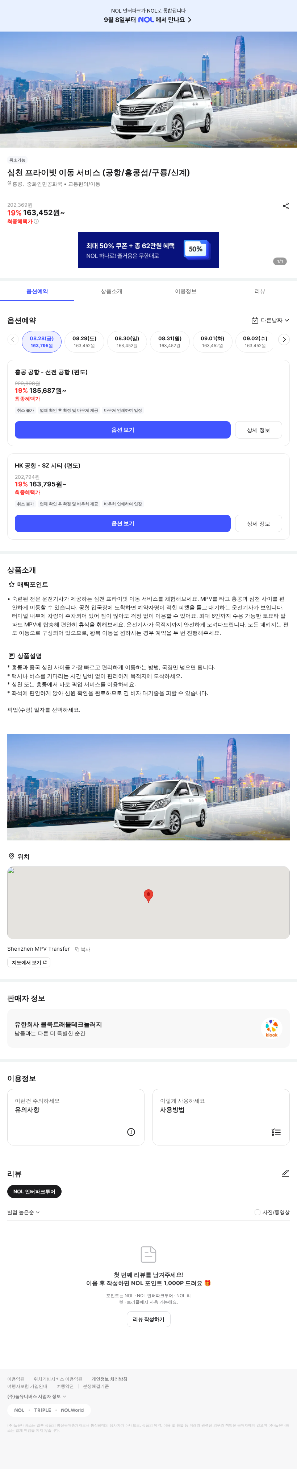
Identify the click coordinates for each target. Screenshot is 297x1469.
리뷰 (260, 291)
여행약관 (65, 1386)
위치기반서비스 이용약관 (58, 1379)
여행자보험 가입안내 (27, 1386)
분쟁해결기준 (96, 1386)
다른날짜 (272, 320)
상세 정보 (258, 430)
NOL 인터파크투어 (34, 1191)
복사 (85, 949)
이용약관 (16, 1379)
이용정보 (186, 291)
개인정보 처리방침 (109, 1379)
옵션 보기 (123, 429)
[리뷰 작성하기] (285, 1173)
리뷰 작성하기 (148, 1319)
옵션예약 (37, 291)
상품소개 (111, 291)
